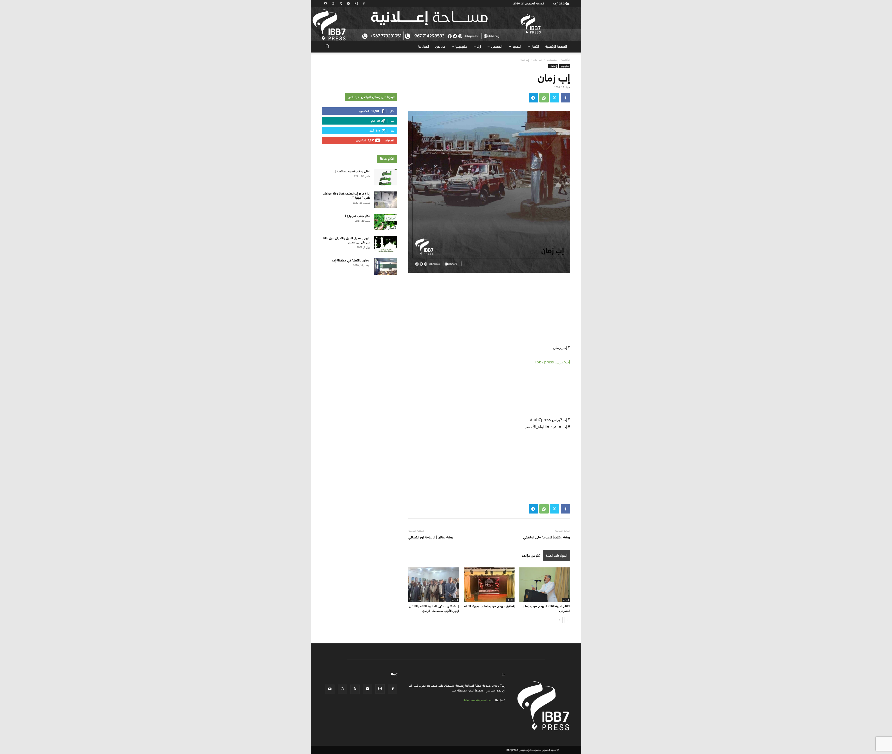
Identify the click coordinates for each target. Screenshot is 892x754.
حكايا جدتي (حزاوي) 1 (357, 216)
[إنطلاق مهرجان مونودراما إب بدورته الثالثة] (489, 584)
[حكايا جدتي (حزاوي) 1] (385, 222)
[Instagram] (356, 3)
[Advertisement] (489, 311)
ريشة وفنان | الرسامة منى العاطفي (546, 537)
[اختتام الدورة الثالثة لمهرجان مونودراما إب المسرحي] (544, 584)
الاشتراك (389, 140)
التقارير (517, 46)
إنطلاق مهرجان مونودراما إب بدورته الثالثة (489, 606)
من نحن (440, 46)
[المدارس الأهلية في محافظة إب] (385, 266)
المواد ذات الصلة (556, 555)
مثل (392, 111)
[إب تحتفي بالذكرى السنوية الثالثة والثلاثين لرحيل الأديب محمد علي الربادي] (433, 584)
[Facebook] (363, 3)
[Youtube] (325, 3)
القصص (496, 46)
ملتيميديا (461, 46)
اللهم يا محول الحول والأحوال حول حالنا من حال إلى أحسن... (346, 240)
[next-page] (560, 620)
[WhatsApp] (333, 3)
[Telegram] (348, 3)
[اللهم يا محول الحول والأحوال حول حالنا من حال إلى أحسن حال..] (385, 244)
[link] (552, 362)
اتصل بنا (423, 46)
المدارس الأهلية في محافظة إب (351, 260)
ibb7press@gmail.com (478, 700)
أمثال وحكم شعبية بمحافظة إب (351, 171)
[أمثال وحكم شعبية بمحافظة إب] (385, 177)
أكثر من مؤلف (531, 555)
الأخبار (535, 46)
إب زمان (537, 60)
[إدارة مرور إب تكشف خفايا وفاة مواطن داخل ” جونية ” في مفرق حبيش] (385, 199)
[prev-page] (567, 620)
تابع (392, 121)
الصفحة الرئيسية (556, 46)
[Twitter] (340, 3)
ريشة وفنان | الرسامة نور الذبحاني (430, 537)
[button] (327, 47)
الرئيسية (565, 60)
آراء (479, 46)
